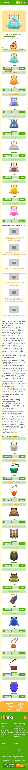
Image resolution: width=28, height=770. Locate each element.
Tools (3, 391)
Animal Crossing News (6, 739)
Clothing (11, 432)
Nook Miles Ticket (16, 428)
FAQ (2, 728)
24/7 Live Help (4, 748)
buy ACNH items (16, 415)
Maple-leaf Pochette (14, 482)
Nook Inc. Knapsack (14, 504)
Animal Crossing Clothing (9, 381)
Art (7, 391)
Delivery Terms (5, 730)
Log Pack (14, 526)
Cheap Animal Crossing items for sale (13, 334)
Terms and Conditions (7, 732)
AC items (15, 373)
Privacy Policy (4, 734)
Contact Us (4, 746)
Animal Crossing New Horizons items (12, 411)
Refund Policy (4, 737)
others (22, 391)
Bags (16, 432)
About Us (3, 726)
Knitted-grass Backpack (14, 570)
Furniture (11, 386)
